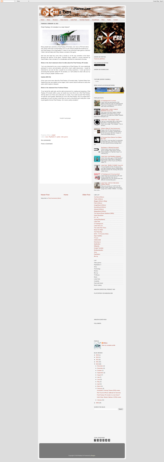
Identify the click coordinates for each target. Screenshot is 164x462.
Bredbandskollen (98, 250)
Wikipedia (96, 246)
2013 (97, 357)
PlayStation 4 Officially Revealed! (110, 147)
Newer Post (45, 195)
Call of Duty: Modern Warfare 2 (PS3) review (109, 397)
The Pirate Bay (98, 231)
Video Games (64, 20)
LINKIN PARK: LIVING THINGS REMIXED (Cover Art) (109, 110)
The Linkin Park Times (100, 227)
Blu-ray (96, 256)
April (98, 384)
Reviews (55, 20)
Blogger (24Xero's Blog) (100, 201)
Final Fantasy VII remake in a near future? (108, 395)
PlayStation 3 (52, 137)
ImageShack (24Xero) (100, 205)
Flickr (103, 20)
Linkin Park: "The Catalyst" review (110, 119)
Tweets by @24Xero (99, 58)
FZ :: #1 (96, 217)
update (58, 137)
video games (64, 137)
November (100, 368)
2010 (97, 364)
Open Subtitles (98, 235)
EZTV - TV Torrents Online (101, 234)
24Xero (105, 343)
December (100, 366)
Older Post (86, 195)
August (99, 375)
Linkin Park (74, 20)
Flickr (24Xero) (98, 203)
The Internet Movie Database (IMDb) (104, 213)
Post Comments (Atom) (54, 198)
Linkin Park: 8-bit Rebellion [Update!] (111, 156)
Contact (116, 20)
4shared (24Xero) (99, 209)
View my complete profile (108, 345)
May (98, 381)
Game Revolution (98, 215)
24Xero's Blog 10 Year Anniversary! (110, 128)
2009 (97, 402)
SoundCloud (95, 20)
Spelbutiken (97, 244)
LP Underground (98, 223)
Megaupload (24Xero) (100, 211)
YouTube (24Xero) (99, 197)
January (99, 400)
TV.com (96, 238)
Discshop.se (97, 242)
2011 (97, 361)
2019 (97, 355)
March (99, 386)
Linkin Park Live (98, 225)
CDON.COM (97, 240)
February (100, 388)
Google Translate (98, 248)
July (98, 377)
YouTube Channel (84, 20)
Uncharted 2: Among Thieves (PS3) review (108, 390)
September (100, 372)
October (99, 370)
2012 (97, 359)
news (46, 137)
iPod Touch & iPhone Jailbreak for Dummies (109, 392)
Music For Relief (98, 229)
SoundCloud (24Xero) (100, 207)
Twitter (109, 20)
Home (42, 20)
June (98, 379)
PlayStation (97, 254)
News (48, 20)
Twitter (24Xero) (98, 199)
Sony (95, 252)
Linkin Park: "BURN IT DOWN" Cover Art (112, 165)
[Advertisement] (66, 188)
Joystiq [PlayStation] (99, 219)
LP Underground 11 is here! (108, 100)
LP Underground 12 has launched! (110, 174)
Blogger (93, 455)
